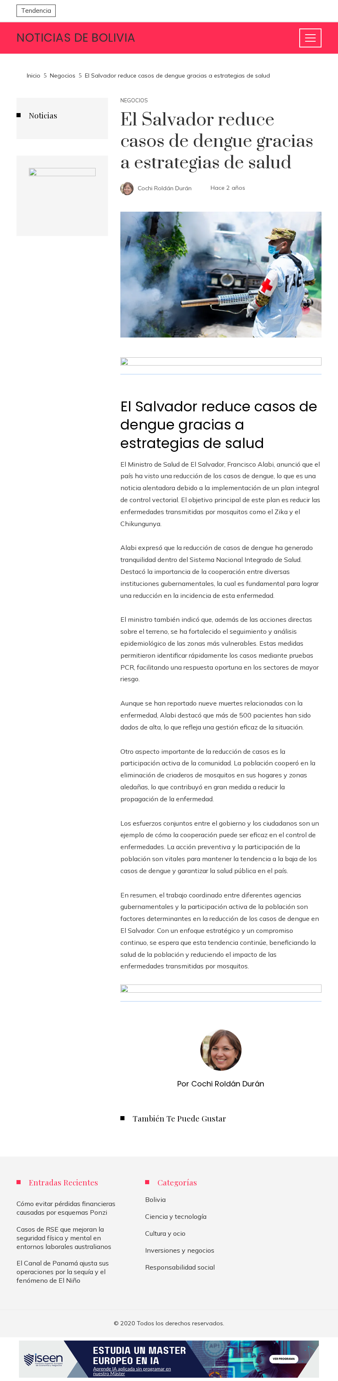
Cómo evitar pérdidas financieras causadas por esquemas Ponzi (65, 1207)
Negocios (134, 100)
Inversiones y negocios (179, 1250)
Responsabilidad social (180, 1267)
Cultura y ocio (165, 1233)
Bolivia (155, 1199)
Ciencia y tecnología (176, 1216)
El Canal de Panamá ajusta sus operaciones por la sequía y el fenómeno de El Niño (62, 1271)
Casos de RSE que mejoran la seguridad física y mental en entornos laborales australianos (63, 1238)
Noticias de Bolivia (76, 38)
